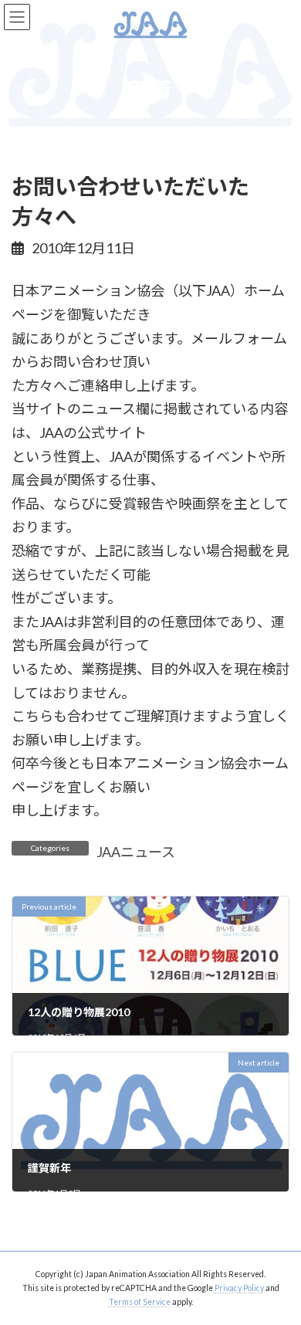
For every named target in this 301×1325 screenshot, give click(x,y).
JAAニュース (135, 851)
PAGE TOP (278, 1271)
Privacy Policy (239, 1288)
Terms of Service (140, 1301)
